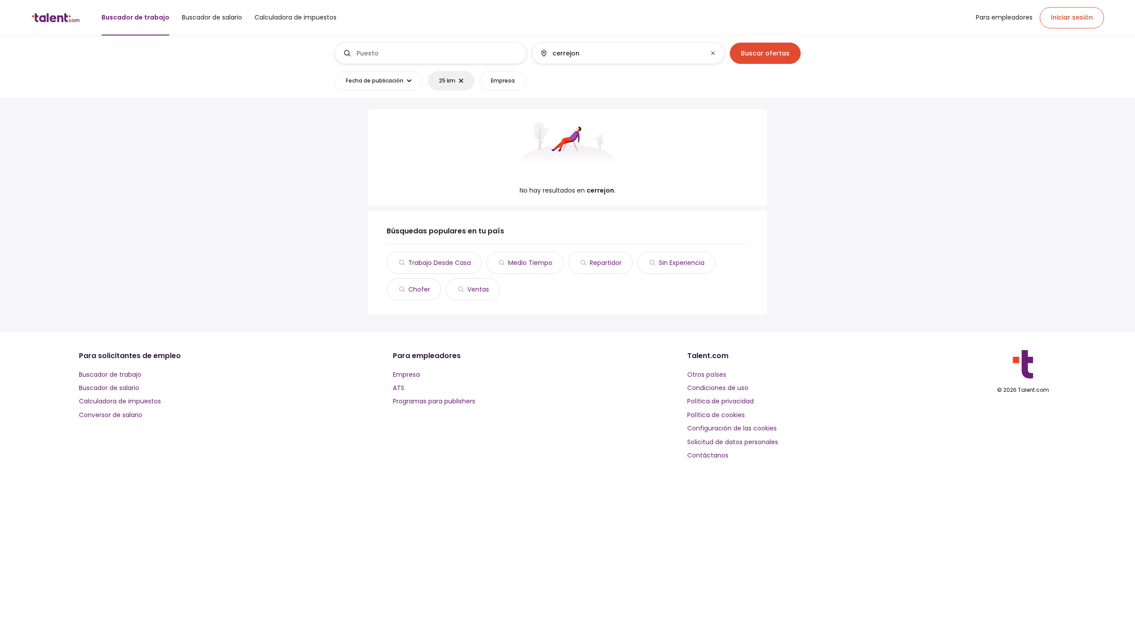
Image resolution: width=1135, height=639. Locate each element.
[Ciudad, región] (621, 53)
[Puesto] (431, 53)
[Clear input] (713, 53)
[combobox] (437, 53)
